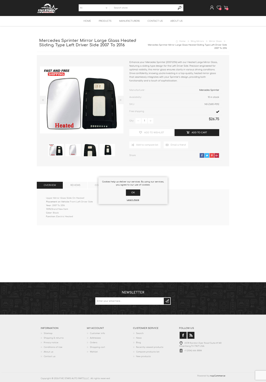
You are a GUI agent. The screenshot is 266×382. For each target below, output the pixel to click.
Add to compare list (147, 145)
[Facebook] (183, 335)
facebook (202, 155)
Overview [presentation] (50, 185)
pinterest (212, 155)
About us (48, 352)
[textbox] (143, 7)
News (139, 338)
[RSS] (190, 335)
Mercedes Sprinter (209, 90)
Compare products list (147, 352)
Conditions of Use (53, 347)
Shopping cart (225, 7)
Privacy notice (51, 343)
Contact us (49, 356)
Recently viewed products (149, 347)
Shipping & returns (54, 338)
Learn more (133, 200)
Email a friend (178, 145)
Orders (93, 343)
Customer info (97, 333)
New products (143, 356)
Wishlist (94, 352)
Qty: (131, 121)
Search (179, 7)
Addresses (95, 338)
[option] (55, 150)
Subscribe (167, 301)
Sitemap (48, 333)
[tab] (50, 185)
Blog (138, 343)
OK (133, 192)
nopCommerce (217, 376)
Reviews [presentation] (75, 185)
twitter (207, 155)
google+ (216, 155)
